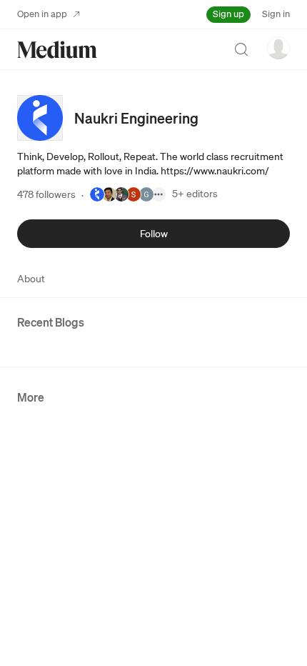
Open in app (42, 14)
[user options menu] (278, 47)
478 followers (46, 194)
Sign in (276, 14)
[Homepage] (57, 50)
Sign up (228, 14)
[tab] (31, 279)
